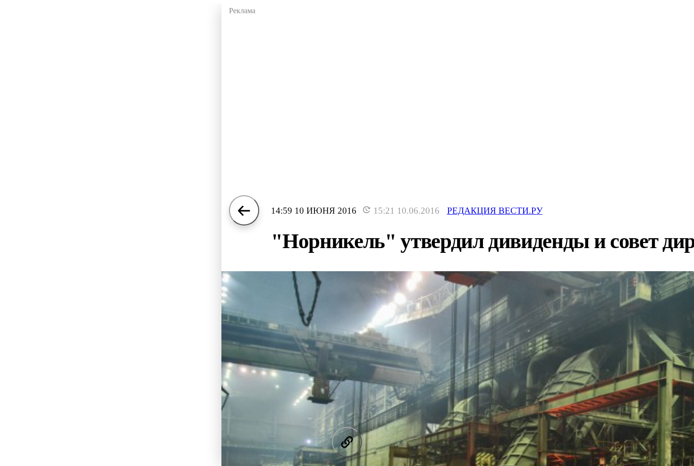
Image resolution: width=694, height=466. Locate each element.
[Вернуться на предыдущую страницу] (244, 210)
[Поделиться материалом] (347, 442)
